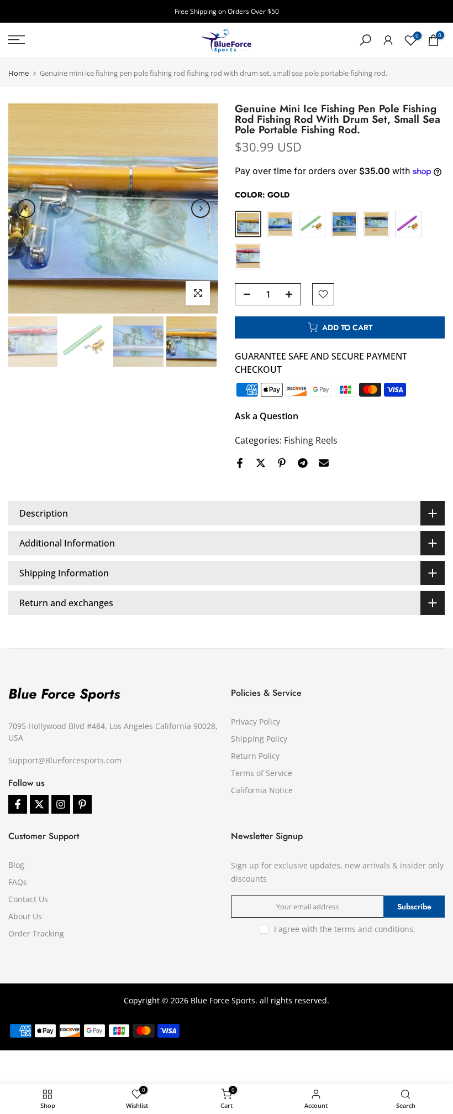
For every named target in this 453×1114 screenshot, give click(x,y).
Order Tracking (36, 933)
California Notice (262, 790)
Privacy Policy (255, 721)
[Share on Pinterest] (282, 463)
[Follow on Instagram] (60, 804)
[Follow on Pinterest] (82, 804)
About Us (25, 916)
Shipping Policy (259, 738)
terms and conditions (373, 929)
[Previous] (26, 208)
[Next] (200, 208)
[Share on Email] (324, 463)
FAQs (17, 882)
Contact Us (28, 899)
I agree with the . (344, 929)
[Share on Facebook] (240, 463)
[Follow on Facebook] (17, 804)
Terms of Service (261, 773)
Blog (16, 865)
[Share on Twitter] (261, 463)
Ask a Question (266, 416)
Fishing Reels (311, 440)
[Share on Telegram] (303, 463)
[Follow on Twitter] (39, 804)
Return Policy (255, 756)
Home (18, 73)
